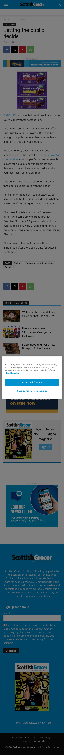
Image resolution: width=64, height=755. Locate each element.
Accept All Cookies (32, 382)
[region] (32, 377)
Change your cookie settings (32, 391)
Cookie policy (12, 373)
